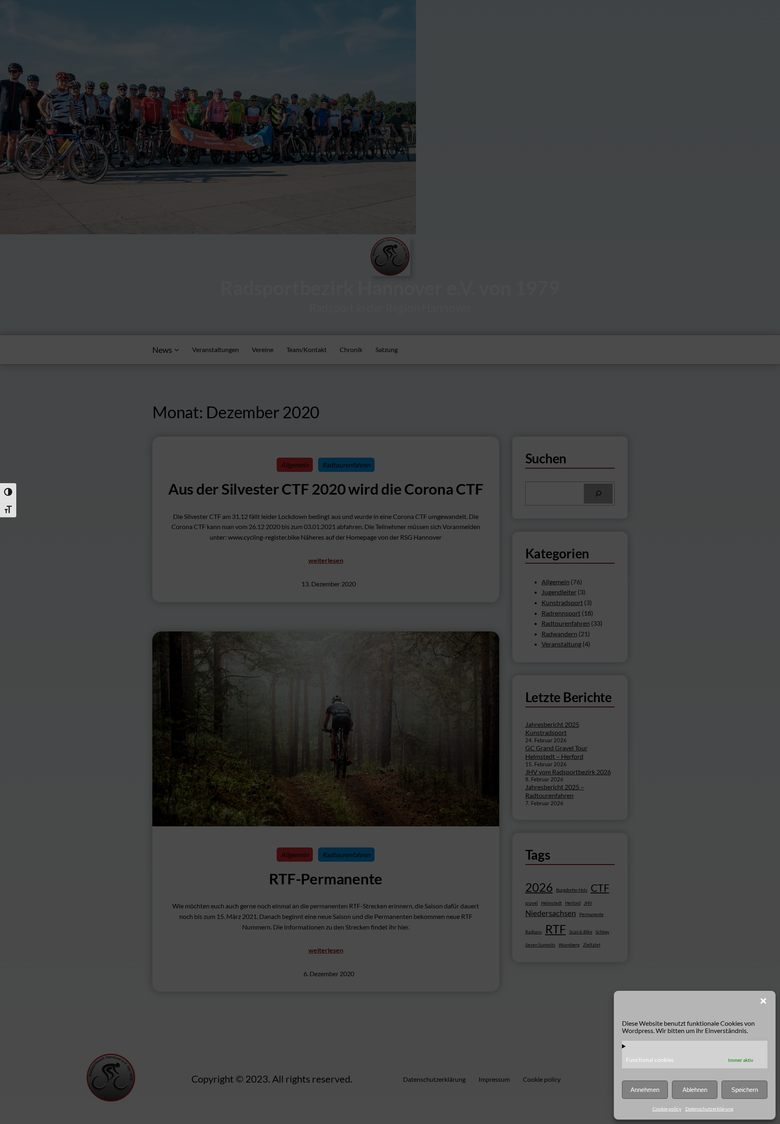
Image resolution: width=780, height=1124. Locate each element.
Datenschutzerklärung (709, 1109)
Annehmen (644, 1089)
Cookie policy (666, 1109)
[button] (763, 1001)
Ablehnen (694, 1089)
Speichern (744, 1089)
